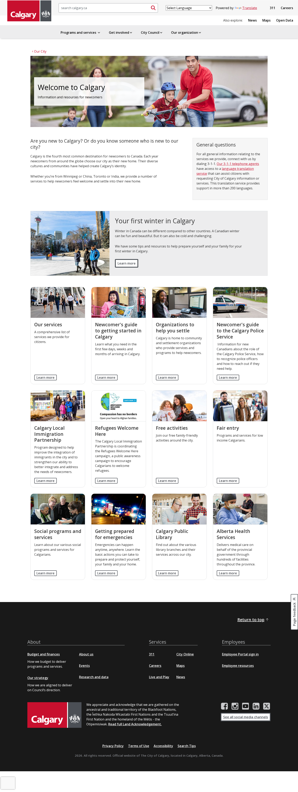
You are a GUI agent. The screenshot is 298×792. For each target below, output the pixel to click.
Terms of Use (138, 746)
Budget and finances (43, 654)
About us (86, 654)
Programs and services (79, 32)
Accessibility (163, 746)
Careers (287, 8)
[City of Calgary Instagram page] (235, 706)
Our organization (184, 32)
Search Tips (187, 746)
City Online (185, 654)
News (252, 20)
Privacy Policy (113, 746)
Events (84, 665)
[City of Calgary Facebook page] (224, 706)
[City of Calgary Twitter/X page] (267, 706)
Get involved (119, 32)
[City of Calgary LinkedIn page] (256, 706)
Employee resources (238, 665)
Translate (249, 8)
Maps (266, 20)
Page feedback (294, 614)
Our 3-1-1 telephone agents (238, 164)
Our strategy (37, 678)
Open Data (284, 20)
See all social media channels (245, 717)
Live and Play (159, 677)
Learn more (127, 263)
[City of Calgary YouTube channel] (245, 706)
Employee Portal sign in (240, 654)
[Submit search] (153, 8)
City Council (150, 32)
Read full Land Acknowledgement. (135, 724)
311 (272, 8)
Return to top (250, 619)
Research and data (93, 677)
